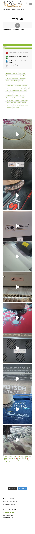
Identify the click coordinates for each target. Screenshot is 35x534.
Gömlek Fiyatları (14, 80)
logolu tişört (16, 88)
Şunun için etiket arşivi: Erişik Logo (13, 9)
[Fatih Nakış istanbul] (14, 3)
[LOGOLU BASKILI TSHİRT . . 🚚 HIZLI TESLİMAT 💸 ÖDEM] (17, 470)
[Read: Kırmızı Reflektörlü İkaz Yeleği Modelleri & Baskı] (6, 53)
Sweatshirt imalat (24, 100)
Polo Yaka (14, 97)
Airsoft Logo (8, 73)
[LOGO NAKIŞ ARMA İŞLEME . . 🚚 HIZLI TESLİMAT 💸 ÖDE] (17, 440)
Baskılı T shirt (22, 73)
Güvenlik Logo (18, 85)
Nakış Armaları (15, 90)
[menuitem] (26, 3)
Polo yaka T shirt (9, 100)
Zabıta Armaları (24, 105)
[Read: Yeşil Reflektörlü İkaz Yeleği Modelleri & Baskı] (6, 57)
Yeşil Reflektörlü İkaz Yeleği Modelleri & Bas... (19, 56)
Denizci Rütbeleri (23, 75)
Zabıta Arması (9, 107)
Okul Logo (8, 97)
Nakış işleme (8, 92)
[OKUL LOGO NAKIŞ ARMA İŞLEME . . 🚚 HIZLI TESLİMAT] (17, 134)
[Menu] (30, 3)
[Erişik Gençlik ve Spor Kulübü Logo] (17, 25)
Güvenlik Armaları (9, 85)
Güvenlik (16, 83)
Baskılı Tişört (15, 73)
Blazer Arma (8, 75)
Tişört (7, 105)
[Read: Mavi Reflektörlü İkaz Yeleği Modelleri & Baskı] (6, 61)
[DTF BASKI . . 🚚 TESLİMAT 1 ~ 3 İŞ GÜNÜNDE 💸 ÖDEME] (17, 379)
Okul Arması (15, 95)
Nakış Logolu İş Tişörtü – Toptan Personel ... (19, 65)
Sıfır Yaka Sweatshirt (22, 102)
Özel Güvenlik (16, 107)
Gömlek (7, 80)
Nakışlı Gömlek (22, 92)
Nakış (27, 88)
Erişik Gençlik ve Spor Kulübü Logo (13, 29)
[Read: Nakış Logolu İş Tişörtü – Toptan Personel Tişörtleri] (6, 65)
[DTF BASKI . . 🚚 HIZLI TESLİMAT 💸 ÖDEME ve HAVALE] (17, 165)
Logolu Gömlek (9, 88)
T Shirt (11, 105)
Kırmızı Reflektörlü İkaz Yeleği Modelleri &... (18, 52)
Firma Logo (8, 78)
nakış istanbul (23, 90)
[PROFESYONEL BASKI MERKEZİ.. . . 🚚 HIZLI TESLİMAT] (17, 226)
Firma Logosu (22, 78)
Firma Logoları (15, 78)
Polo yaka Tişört (21, 97)
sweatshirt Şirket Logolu (11, 102)
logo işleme (25, 85)
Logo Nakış (22, 88)
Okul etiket (22, 95)
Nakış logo (15, 92)
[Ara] (26, 3)
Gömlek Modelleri (9, 83)
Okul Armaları (9, 95)
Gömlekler (21, 80)
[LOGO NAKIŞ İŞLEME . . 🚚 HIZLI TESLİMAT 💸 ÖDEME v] (17, 195)
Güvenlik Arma (23, 83)
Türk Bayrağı (17, 105)
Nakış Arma (8, 90)
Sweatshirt (17, 100)
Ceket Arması (15, 75)
